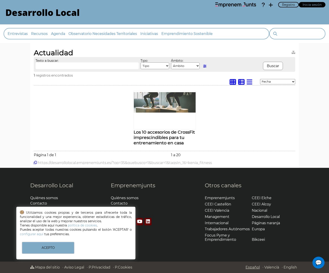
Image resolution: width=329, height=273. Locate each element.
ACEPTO (48, 248)
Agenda (58, 34)
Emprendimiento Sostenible (187, 34)
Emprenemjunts (133, 185)
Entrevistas (18, 34)
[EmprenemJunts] (236, 5)
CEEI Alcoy (261, 204)
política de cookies (82, 225)
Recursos (39, 34)
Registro (288, 4)
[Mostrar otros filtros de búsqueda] (204, 66)
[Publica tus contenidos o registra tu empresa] (271, 5)
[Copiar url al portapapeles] (35, 162)
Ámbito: (177, 60)
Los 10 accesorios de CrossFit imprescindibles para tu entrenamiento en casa (164, 137)
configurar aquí (31, 234)
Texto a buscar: (47, 60)
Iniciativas (149, 34)
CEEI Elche (261, 198)
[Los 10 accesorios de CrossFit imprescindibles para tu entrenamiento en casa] (165, 111)
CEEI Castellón (218, 204)
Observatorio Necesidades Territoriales (102, 34)
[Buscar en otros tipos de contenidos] (293, 51)
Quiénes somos (44, 198)
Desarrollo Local (51, 185)
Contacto (38, 203)
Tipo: (144, 60)
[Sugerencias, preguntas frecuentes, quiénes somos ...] (263, 5)
